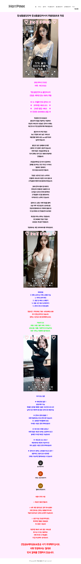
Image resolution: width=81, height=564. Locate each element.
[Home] (40, 462)
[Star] (40, 473)
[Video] (40, 485)
